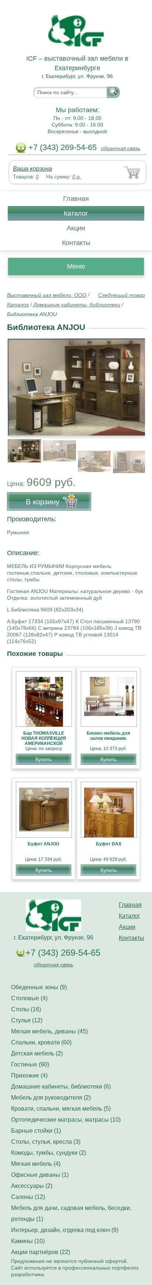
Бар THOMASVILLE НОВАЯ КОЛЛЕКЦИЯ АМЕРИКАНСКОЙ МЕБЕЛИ (43, 741)
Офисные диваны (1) (40, 1175)
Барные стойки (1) (36, 1131)
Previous (20, 452)
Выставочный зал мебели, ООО (46, 295)
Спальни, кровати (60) (41, 1042)
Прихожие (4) (29, 1075)
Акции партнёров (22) (40, 1252)
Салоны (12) (28, 1197)
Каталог (76, 213)
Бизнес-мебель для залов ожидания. (108, 736)
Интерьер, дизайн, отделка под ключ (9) (64, 1230)
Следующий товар (121, 295)
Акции (76, 228)
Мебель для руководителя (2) (51, 1097)
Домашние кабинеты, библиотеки (76, 305)
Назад (18, 383)
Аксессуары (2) (31, 1186)
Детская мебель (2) (37, 1053)
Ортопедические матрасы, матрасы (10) (66, 1120)
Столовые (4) (29, 998)
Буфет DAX (108, 843)
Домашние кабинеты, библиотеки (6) (61, 1086)
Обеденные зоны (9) (39, 987)
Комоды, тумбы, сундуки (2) (48, 1153)
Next (136, 452)
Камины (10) (28, 1241)
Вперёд (133, 383)
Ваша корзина (32, 169)
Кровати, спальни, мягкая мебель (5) (61, 1108)
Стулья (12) (26, 1020)
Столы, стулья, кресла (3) (45, 1142)
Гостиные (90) (30, 1064)
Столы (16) (26, 1009)
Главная (76, 198)
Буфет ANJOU (43, 843)
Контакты (76, 242)
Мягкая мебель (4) (36, 1164)
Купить (43, 759)
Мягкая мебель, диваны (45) (49, 1031)
